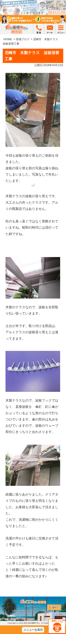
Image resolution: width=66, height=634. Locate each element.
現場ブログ (23, 39)
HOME (7, 39)
